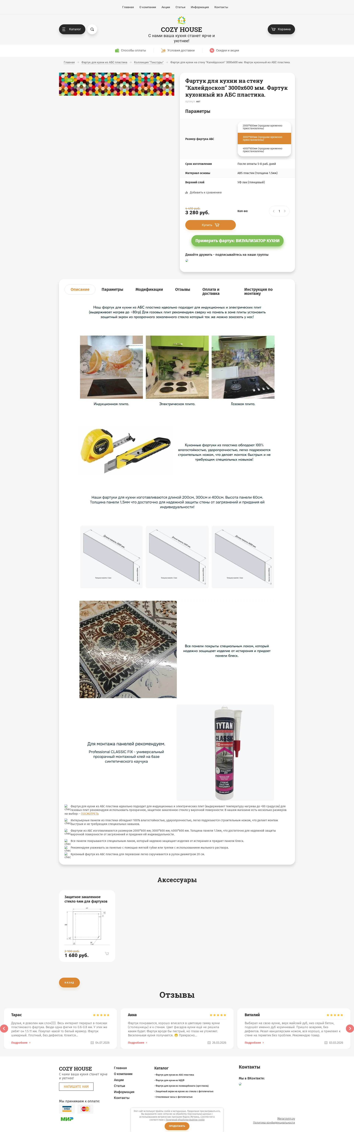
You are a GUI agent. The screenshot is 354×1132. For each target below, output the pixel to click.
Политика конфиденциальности (274, 1122)
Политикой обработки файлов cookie (185, 1120)
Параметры (112, 289)
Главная (128, 7)
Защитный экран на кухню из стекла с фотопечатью (185, 1091)
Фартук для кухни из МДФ (170, 1080)
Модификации (149, 289)
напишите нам (76, 1087)
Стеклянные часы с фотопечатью (174, 1096)
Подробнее (19, 1042)
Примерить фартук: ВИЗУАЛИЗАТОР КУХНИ (237, 240)
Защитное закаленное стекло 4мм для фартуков (86, 899)
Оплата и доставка (211, 291)
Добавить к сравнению (206, 192)
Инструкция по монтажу (258, 291)
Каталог (75, 29)
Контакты (221, 7)
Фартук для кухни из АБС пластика (175, 1074)
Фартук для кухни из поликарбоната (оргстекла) (182, 1085)
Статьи (180, 7)
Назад (69, 982)
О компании (147, 7)
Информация (200, 7)
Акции (166, 7)
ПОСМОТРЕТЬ (90, 813)
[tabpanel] (87, 926)
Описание (80, 289)
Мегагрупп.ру (286, 1118)
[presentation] (4, 1028)
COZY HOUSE (181, 29)
